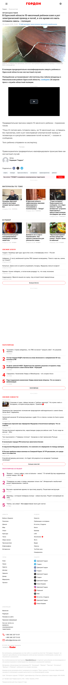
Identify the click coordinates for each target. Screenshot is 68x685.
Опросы (36, 546)
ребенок (54, 172)
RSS (38, 593)
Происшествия (13, 9)
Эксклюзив (37, 536)
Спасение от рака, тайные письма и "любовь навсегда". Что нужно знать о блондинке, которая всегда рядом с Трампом (36, 403)
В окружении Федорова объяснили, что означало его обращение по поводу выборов (33, 447)
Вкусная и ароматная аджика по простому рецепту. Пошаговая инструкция (33, 489)
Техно (4, 536)
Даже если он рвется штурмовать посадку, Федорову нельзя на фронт (31, 266)
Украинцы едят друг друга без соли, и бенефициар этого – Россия (28, 253)
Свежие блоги (9, 249)
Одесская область (22, 172)
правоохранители (44, 172)
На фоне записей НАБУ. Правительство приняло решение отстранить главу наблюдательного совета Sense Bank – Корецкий (33, 366)
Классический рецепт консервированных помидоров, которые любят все (10, 237)
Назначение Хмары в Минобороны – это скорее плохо (30, 374)
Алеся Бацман (41, 584)
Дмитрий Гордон (42, 561)
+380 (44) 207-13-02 (13, 637)
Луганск (4, 582)
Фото (35, 540)
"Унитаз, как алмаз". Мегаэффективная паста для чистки (26, 504)
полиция (12, 172)
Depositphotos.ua (31, 660)
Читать (60, 177)
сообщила (45, 80)
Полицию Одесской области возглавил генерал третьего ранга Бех (10, 204)
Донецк (4, 570)
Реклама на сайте (7, 617)
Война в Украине (7, 518)
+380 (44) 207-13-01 (12, 634)
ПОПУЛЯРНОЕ (8, 345)
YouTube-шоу (38, 549)
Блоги (36, 527)
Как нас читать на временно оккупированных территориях (8, 626)
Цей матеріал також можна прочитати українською (39, 24)
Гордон (4, 9)
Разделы (36, 514)
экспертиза (33, 172)
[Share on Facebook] (14, 168)
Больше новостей (33, 464)
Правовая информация (9, 620)
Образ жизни (6, 540)
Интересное (6, 549)
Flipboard (40, 590)
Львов (4, 564)
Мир (3, 527)
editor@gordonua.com (13, 640)
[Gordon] (33, 3)
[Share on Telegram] (22, 168)
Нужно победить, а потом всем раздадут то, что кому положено (28, 271)
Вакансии (5, 610)
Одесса (4, 567)
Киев (3, 561)
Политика (14, 209)
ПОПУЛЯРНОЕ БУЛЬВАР (12, 469)
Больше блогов (34, 283)
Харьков (5, 573)
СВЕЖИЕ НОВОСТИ (10, 397)
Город (4, 557)
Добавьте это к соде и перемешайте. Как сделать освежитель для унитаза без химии (35, 237)
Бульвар (6, 220)
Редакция (5, 613)
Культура (5, 533)
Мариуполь (5, 579)
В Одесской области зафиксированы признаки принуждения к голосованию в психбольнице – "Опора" (35, 205)
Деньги (4, 524)
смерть (5, 172)
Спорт (4, 530)
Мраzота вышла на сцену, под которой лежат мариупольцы (28, 277)
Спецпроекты (38, 552)
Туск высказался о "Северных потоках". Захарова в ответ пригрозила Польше (30, 437)
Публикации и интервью (41, 521)
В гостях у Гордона (40, 524)
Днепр (4, 576)
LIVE (35, 533)
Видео (36, 543)
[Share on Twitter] (18, 168)
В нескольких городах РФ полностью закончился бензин (23, 442)
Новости (5, 514)
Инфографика (6, 546)
